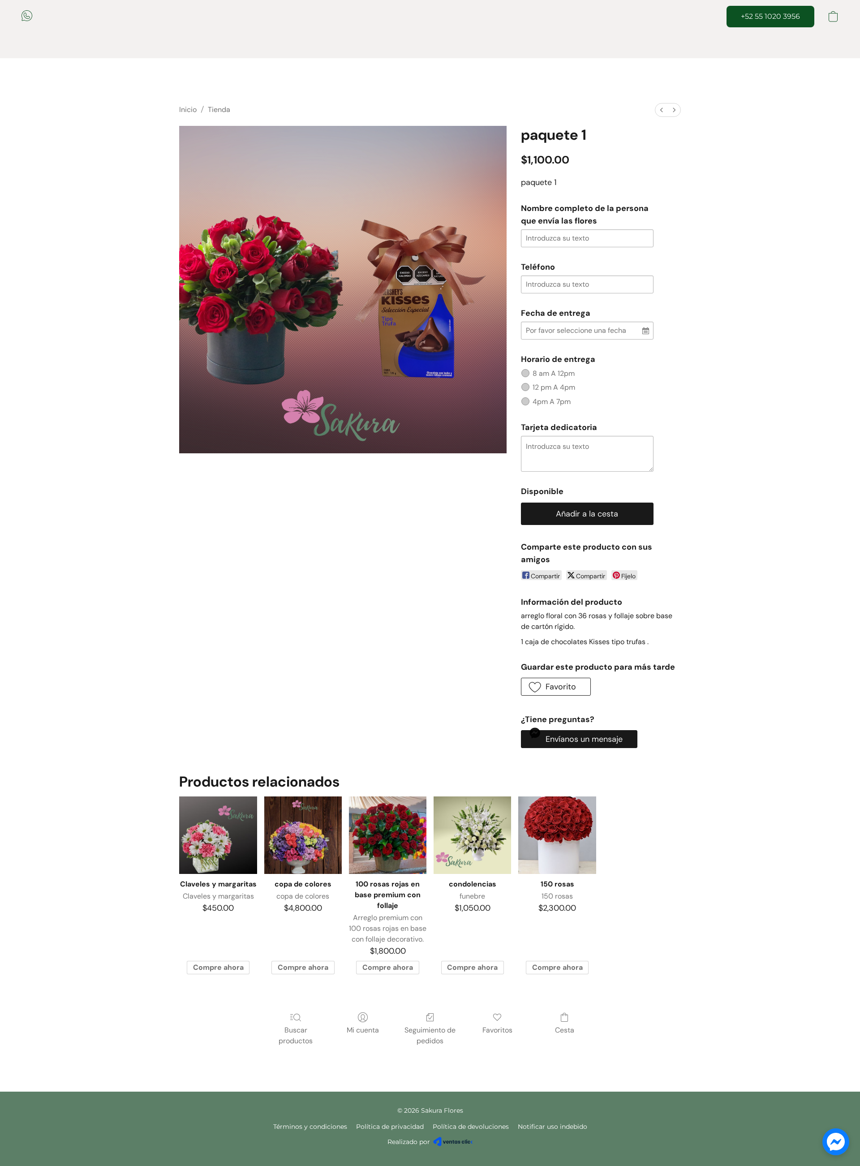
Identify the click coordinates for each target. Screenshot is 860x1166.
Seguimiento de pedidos (430, 1035)
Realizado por (408, 1142)
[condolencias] (472, 835)
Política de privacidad (390, 1127)
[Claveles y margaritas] (218, 835)
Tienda (219, 109)
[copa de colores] (303, 835)
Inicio (188, 109)
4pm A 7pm (552, 401)
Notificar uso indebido (552, 1127)
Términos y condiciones (310, 1127)
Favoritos (497, 1030)
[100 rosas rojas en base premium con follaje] (387, 835)
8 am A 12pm (554, 373)
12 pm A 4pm (554, 387)
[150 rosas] (557, 835)
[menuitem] (661, 109)
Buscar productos (296, 1035)
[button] (27, 16)
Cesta (564, 1030)
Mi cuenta (363, 1030)
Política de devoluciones (471, 1127)
